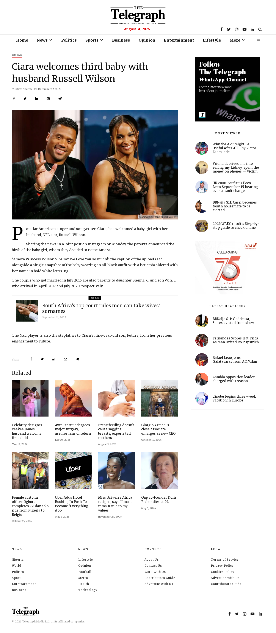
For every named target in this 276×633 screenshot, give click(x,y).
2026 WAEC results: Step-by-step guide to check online (236, 226)
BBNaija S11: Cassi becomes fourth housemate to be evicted (235, 206)
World (16, 566)
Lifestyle (212, 40)
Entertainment (179, 40)
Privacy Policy (222, 566)
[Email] (48, 98)
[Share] (14, 98)
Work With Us (155, 572)
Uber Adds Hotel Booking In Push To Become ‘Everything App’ (71, 503)
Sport (16, 578)
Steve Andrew (23, 88)
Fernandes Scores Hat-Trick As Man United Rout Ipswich (236, 340)
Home (22, 40)
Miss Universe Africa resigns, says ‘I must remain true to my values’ (115, 503)
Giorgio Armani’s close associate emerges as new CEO (158, 429)
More (234, 40)
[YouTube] (244, 29)
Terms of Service (225, 559)
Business (121, 40)
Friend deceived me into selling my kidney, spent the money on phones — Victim (236, 167)
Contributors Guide (159, 578)
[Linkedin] (252, 29)
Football (84, 572)
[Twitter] (229, 29)
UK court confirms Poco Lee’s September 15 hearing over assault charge (235, 187)
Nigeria (18, 559)
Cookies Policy (222, 572)
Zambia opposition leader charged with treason (234, 379)
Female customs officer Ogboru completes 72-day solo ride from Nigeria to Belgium (30, 506)
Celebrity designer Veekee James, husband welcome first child (27, 431)
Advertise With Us (158, 584)
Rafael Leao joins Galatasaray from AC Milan (235, 360)
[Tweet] (25, 98)
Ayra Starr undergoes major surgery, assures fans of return (73, 429)
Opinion (147, 40)
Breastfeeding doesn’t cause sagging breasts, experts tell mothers (116, 431)
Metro (83, 578)
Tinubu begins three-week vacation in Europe (234, 398)
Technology (87, 590)
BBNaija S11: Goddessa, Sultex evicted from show (233, 321)
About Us (151, 559)
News (42, 40)
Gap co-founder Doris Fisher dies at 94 (159, 499)
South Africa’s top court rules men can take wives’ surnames (101, 308)
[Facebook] (221, 29)
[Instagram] (236, 29)
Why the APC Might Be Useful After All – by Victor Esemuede (234, 148)
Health (83, 584)
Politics (69, 40)
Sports (92, 40)
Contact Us (153, 566)
